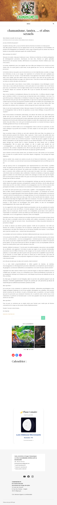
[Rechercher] (43, 318)
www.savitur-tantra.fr (20, 469)
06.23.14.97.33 (20, 461)
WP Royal (13, 502)
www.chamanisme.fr (20, 465)
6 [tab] (32, 349)
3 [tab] (27, 349)
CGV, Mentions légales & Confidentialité (22, 494)
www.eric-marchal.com (8, 314)
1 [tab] (24, 349)
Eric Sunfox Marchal (17, 483)
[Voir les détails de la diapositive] (24, 337)
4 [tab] (29, 349)
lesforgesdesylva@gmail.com (22, 463)
